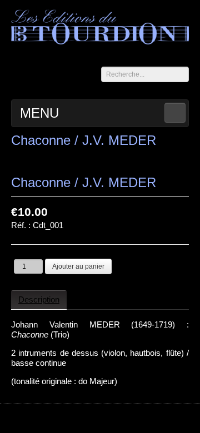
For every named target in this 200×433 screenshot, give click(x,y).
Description (38, 299)
